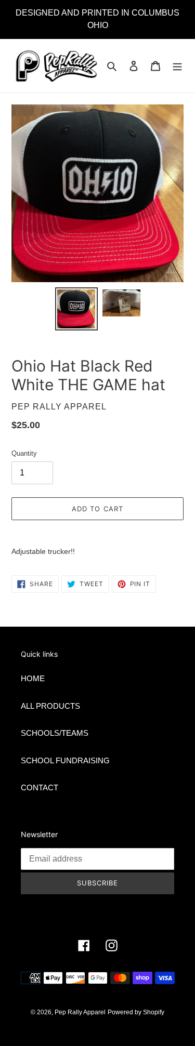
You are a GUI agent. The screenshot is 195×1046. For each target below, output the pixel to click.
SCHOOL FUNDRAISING (65, 760)
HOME (33, 678)
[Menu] (177, 66)
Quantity (24, 453)
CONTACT (39, 787)
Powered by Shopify (136, 1012)
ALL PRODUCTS (50, 705)
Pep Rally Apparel (80, 1012)
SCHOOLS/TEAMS (54, 733)
